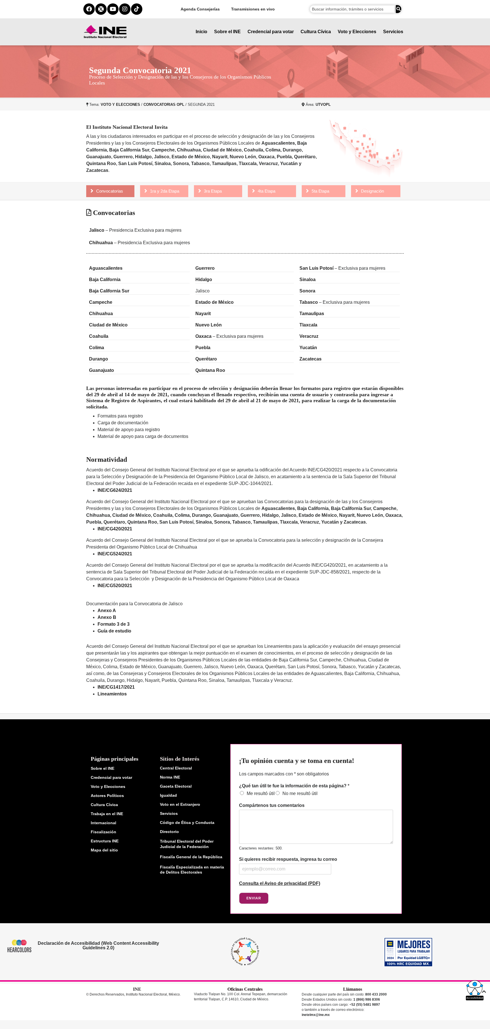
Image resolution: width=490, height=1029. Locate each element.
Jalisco (96, 230)
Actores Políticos (107, 795)
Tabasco (308, 302)
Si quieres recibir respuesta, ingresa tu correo (288, 859)
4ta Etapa (266, 191)
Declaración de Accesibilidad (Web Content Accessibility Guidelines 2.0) (98, 945)
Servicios (393, 31)
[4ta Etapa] (253, 191)
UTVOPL (323, 104)
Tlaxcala (308, 324)
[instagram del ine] (124, 9)
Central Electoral (176, 768)
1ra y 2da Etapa (164, 191)
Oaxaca (203, 336)
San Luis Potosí (316, 268)
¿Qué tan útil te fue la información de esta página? (294, 785)
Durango (98, 359)
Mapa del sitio (104, 850)
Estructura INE (105, 841)
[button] (475, 990)
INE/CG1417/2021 (116, 687)
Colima (96, 347)
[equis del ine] (101, 9)
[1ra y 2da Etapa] (146, 191)
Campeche (101, 302)
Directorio (169, 831)
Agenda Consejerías (200, 9)
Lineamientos (112, 693)
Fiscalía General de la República (191, 857)
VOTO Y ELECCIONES (120, 104)
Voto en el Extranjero (180, 804)
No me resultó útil (300, 793)
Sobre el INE (227, 31)
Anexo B (107, 617)
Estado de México (214, 302)
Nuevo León (208, 324)
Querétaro (206, 359)
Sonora (307, 290)
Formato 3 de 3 (114, 624)
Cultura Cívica (316, 31)
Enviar (253, 898)
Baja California (105, 279)
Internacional (103, 823)
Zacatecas (310, 359)
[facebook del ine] (89, 9)
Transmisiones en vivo (253, 9)
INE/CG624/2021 (115, 490)
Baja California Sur (109, 290)
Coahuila (98, 336)
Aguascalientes (105, 268)
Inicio (201, 31)
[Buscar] (398, 9)
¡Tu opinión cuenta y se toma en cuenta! (296, 760)
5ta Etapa (320, 191)
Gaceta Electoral (176, 786)
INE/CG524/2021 (115, 553)
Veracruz (308, 336)
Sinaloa (307, 279)
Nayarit (203, 313)
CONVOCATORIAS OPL (163, 104)
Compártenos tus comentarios (272, 805)
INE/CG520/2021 (115, 585)
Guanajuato (101, 370)
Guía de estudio (114, 631)
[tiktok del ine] (136, 9)
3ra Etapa (213, 191)
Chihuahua (101, 242)
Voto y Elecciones (357, 31)
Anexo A (107, 610)
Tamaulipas (311, 313)
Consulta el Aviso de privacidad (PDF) (279, 883)
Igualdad (168, 795)
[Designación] (357, 191)
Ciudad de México (108, 324)
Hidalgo (203, 279)
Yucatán (308, 347)
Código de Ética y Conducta (187, 822)
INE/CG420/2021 (115, 528)
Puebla (202, 347)
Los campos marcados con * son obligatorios (284, 773)
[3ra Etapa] (199, 191)
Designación (372, 191)
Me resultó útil (261, 793)
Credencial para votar (271, 31)
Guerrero (205, 268)
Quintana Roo (210, 370)
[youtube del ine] (113, 9)
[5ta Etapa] (307, 191)
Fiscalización (103, 832)
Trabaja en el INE (107, 813)
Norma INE (170, 777)
